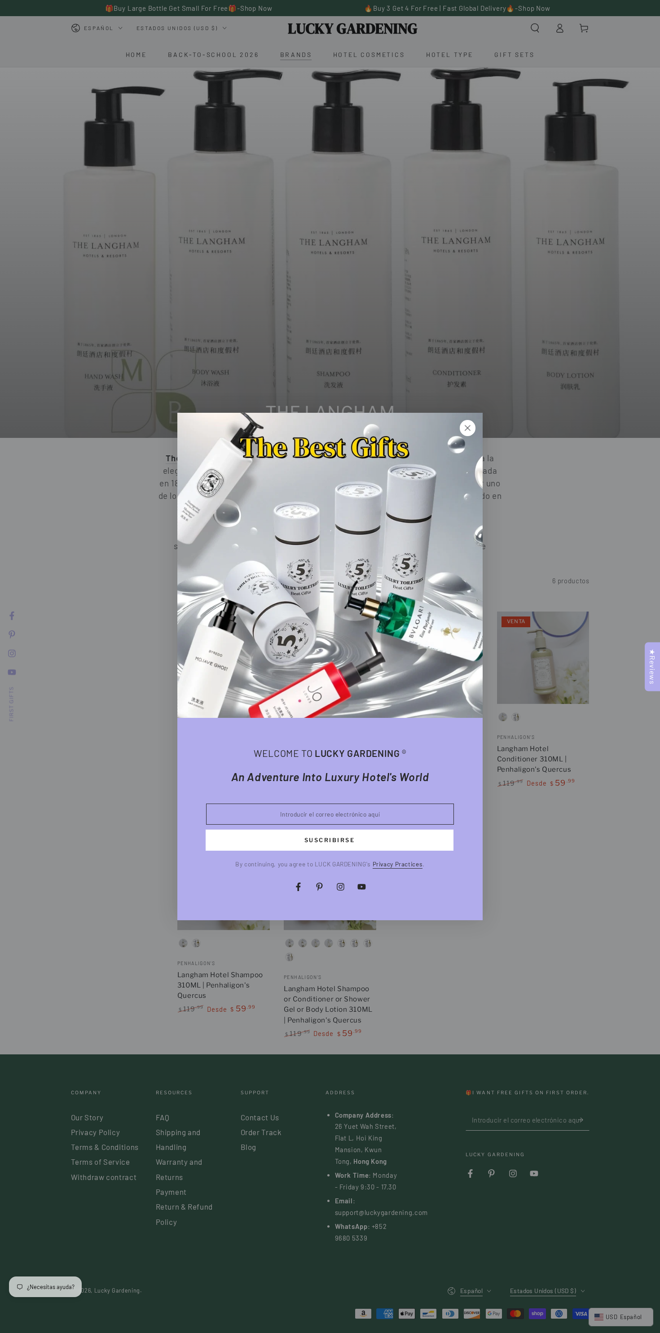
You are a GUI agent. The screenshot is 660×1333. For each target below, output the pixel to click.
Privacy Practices (398, 864)
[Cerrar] (467, 428)
